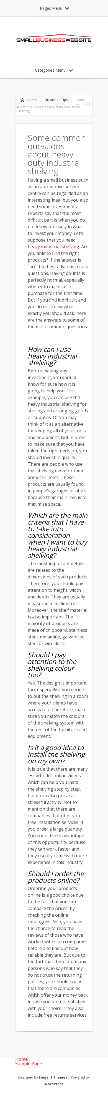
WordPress (54, 1084)
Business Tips (56, 99)
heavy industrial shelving (53, 247)
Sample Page (28, 1064)
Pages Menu (51, 8)
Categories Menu (50, 70)
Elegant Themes (53, 1077)
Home (32, 99)
